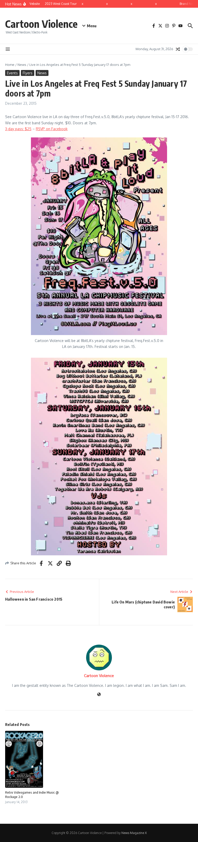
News (22, 65)
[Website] (99, 694)
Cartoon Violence (41, 23)
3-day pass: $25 (18, 129)
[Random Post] (178, 49)
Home (9, 65)
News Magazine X (134, 833)
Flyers (27, 73)
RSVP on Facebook (52, 129)
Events (12, 73)
